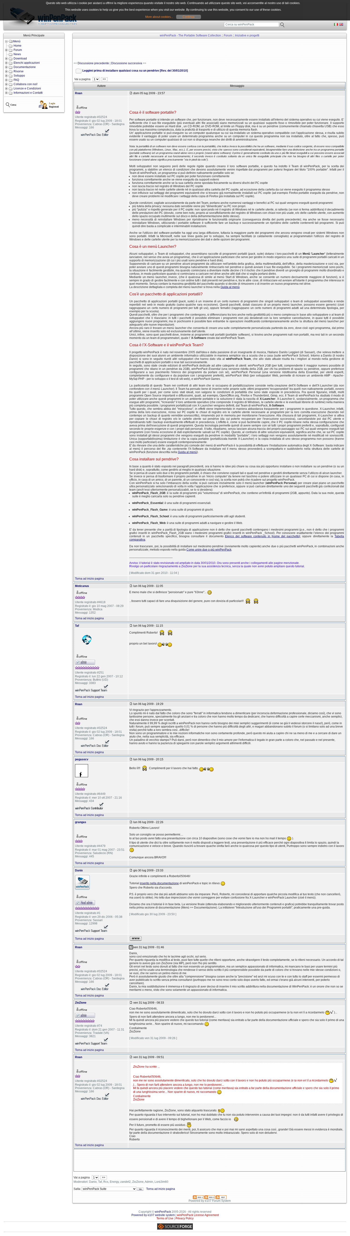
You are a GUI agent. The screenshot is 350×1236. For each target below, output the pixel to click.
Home (17, 45)
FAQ (16, 80)
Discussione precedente (93, 63)
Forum (18, 50)
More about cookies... (159, 17)
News (17, 54)
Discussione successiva (126, 63)
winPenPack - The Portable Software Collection (190, 35)
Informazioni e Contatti (28, 92)
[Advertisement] (160, 50)
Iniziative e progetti (247, 35)
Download (20, 58)
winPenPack (163, 1211)
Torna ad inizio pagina (89, 578)
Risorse (19, 71)
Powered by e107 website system (153, 1215)
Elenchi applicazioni (27, 62)
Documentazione (25, 67)
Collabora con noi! (25, 84)
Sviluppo (19, 75)
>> (104, 79)
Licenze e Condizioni (27, 88)
